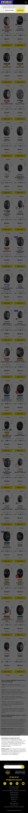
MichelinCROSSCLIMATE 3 (20, 434)
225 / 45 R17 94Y (20, 33)
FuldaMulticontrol (7, 250)
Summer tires (14, 796)
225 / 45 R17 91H (7, 70)
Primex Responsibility (14, 787)
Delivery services (14, 792)
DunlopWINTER (20, 545)
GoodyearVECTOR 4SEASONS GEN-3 (7, 399)
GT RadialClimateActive (20, 29)
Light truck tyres (14, 803)
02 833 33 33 (14, 777)
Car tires (14, 801)
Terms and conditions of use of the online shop (14, 790)
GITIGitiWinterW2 (7, 66)
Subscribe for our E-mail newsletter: (13, 764)
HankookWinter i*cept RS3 (20, 324)
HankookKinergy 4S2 (20, 213)
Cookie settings (14, 794)
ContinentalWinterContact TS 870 (6, 620)
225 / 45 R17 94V (7, 33)
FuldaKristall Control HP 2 (6, 362)
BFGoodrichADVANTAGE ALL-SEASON (20, 178)
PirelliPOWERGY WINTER (7, 583)
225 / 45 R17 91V (20, 328)
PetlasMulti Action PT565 (7, 103)
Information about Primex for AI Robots (14, 806)
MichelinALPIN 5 (20, 656)
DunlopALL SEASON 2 (20, 287)
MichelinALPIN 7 (6, 656)
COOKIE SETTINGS (9, 10)
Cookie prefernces (21, 7)
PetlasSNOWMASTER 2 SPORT (7, 30)
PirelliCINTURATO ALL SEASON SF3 (7, 435)
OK (23, 767)
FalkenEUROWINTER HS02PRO (20, 251)
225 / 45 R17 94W (7, 106)
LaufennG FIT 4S (20, 140)
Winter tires (14, 799)
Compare (8, 48)
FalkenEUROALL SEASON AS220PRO (6, 288)
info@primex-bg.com (14, 780)
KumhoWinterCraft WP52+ (6, 214)
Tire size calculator (14, 788)
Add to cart (7, 45)
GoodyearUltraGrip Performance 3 (6, 546)
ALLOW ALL (20, 10)
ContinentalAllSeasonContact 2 (20, 361)
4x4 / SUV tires (14, 805)
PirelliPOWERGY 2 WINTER (20, 583)
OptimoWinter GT (7, 140)
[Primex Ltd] (6, 2)
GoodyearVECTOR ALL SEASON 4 (20, 399)
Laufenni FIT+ (6, 177)
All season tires (14, 797)
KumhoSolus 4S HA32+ (20, 103)
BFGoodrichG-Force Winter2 (7, 324)
